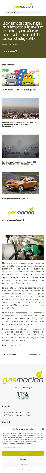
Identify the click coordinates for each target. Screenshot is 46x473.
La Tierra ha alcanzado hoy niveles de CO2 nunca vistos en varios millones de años (19, 163)
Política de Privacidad (28, 470)
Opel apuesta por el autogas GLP (15, 198)
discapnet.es (14, 345)
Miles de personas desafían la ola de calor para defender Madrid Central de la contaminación (19, 124)
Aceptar (23, 453)
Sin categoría (13, 44)
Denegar (23, 459)
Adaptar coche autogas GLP (13, 220)
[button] (43, 429)
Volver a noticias (9, 51)
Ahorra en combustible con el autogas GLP (19, 90)
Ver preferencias (23, 465)
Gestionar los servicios (9, 447)
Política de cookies (16, 470)
